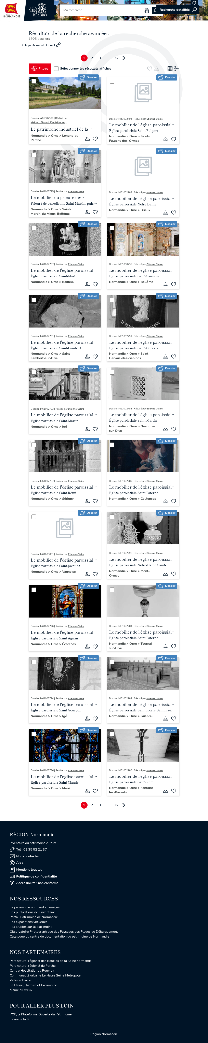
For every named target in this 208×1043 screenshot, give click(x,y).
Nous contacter (27, 856)
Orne (55, 135)
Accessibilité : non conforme (37, 883)
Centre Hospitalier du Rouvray (32, 970)
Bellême (147, 282)
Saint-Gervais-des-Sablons (129, 355)
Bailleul (68, 282)
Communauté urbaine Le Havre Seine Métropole (45, 975)
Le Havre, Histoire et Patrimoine (33, 985)
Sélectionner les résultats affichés (85, 68)
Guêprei (147, 716)
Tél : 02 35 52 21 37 (31, 849)
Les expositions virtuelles (29, 922)
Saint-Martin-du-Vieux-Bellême (51, 211)
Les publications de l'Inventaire (32, 912)
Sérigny (68, 498)
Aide (19, 862)
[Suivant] (123, 58)
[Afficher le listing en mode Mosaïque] (170, 68)
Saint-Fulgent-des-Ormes (129, 138)
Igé (64, 426)
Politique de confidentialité (36, 876)
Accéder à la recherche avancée (177, 9)
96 (116, 58)
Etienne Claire (154, 118)
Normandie (39, 135)
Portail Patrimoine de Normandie (34, 917)
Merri (66, 788)
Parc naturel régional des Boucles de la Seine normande (51, 961)
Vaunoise (69, 571)
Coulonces (148, 498)
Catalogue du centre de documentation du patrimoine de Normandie (59, 936)
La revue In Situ (21, 1019)
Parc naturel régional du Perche (33, 966)
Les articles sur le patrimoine (31, 927)
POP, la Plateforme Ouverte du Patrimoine (41, 1014)
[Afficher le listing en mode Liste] (176, 68)
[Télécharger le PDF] (87, 138)
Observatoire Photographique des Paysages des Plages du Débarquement (64, 931)
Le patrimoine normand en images (35, 907)
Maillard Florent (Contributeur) (48, 122)
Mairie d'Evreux (21, 990)
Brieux (145, 210)
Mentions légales (29, 869)
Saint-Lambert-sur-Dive (51, 355)
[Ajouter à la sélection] (95, 138)
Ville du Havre (20, 980)
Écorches (69, 644)
